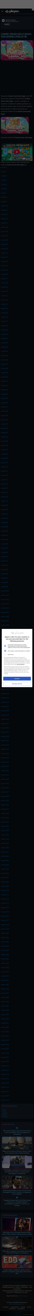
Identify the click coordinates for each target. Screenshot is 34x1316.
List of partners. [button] (21, 664)
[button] (17, 654)
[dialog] (17, 658)
